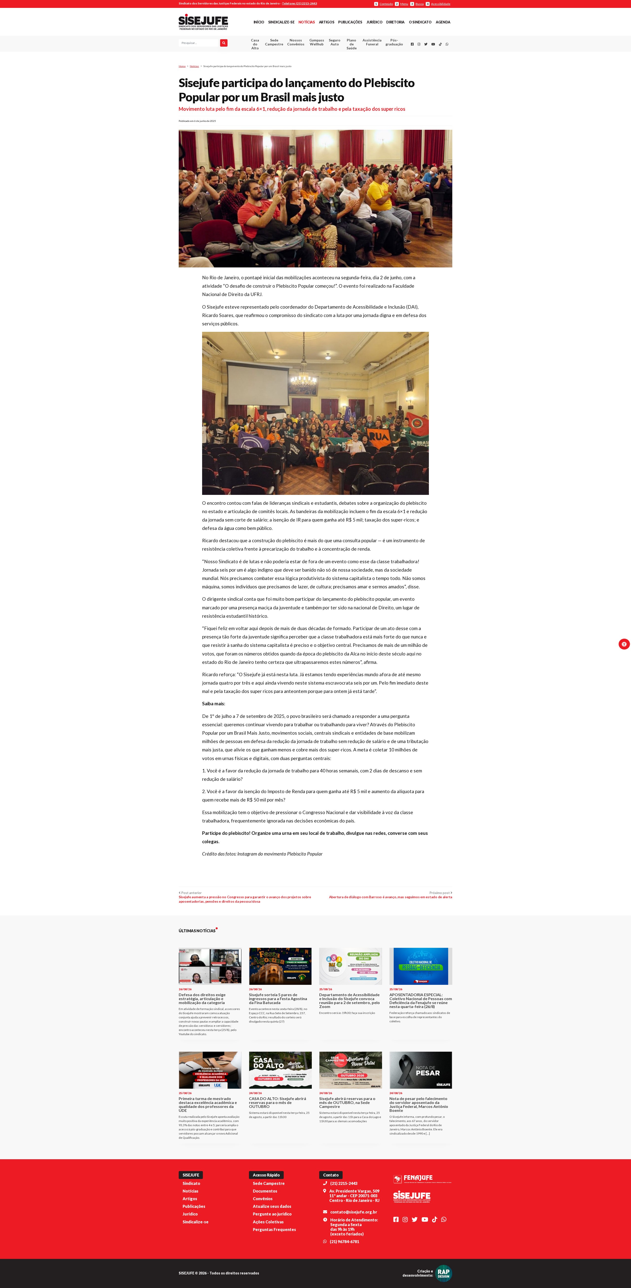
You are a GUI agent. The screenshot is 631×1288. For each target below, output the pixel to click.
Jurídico (374, 22)
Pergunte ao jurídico (272, 1214)
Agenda (443, 22)
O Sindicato (420, 22)
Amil (364, 54)
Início (259, 22)
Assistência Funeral (372, 42)
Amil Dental (364, 60)
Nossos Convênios (295, 42)
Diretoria (395, 22)
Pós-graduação (394, 42)
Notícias (306, 22)
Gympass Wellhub (316, 42)
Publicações (350, 22)
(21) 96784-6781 (344, 1241)
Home (182, 66)
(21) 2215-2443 (343, 1183)
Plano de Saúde (352, 44)
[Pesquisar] (224, 43)
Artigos (326, 22)
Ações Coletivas (268, 1221)
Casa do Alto (255, 44)
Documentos (265, 1191)
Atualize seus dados (272, 1206)
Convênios (263, 1198)
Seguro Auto (334, 42)
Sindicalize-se (281, 22)
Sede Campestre (274, 42)
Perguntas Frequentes (274, 1229)
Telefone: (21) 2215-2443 (299, 3)
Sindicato (191, 1183)
